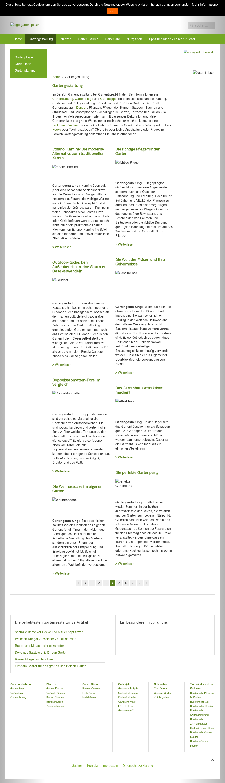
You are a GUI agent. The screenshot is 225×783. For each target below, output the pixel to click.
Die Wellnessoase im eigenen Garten (77, 488)
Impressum (110, 765)
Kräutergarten (161, 697)
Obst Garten (160, 688)
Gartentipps (108, 98)
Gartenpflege (84, 98)
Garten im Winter (127, 701)
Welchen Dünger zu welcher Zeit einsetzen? (45, 639)
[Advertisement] (132, 59)
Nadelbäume (89, 697)
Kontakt (92, 765)
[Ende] (146, 583)
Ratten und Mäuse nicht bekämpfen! (40, 645)
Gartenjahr (112, 39)
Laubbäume (88, 692)
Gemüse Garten (162, 692)
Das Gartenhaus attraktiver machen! (138, 390)
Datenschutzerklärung (138, 765)
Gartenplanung (62, 98)
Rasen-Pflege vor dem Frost (34, 659)
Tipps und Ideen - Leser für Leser (172, 39)
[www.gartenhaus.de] (199, 51)
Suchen (77, 765)
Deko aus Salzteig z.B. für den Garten (41, 652)
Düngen (81, 107)
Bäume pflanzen (91, 688)
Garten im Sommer (128, 692)
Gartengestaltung (41, 39)
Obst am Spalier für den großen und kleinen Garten (51, 666)
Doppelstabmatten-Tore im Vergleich (76, 382)
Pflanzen (65, 39)
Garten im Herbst (127, 697)
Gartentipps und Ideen (202, 728)
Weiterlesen (63, 247)
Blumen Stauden (55, 697)
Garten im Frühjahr (128, 688)
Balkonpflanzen (54, 701)
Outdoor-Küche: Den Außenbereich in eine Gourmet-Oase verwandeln (79, 266)
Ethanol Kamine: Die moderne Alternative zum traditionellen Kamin (78, 153)
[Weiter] (140, 583)
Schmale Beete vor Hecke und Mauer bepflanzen (49, 632)
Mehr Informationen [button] (206, 4)
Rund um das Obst (200, 701)
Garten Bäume (88, 39)
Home (18, 39)
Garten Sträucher (55, 692)
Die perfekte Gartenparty (137, 472)
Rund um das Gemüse (202, 706)
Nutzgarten (134, 39)
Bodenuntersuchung (66, 125)
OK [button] (112, 11)
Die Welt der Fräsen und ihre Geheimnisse (140, 261)
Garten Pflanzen (55, 688)
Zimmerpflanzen (55, 706)
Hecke (56, 129)
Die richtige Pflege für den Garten (137, 151)
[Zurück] (85, 583)
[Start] (78, 583)
